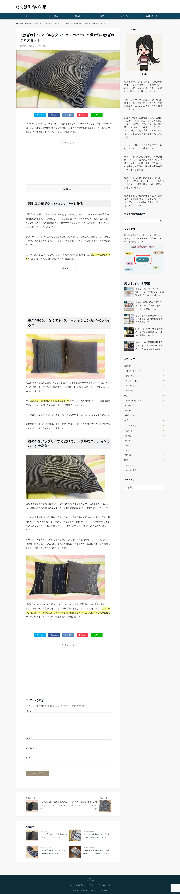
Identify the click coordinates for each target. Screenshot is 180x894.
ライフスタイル (131, 381)
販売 (126, 460)
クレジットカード (132, 371)
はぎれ (128, 440)
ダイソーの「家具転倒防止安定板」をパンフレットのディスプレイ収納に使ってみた (149, 345)
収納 (102, 16)
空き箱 (128, 410)
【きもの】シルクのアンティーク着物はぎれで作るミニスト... (53, 851)
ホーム (28, 16)
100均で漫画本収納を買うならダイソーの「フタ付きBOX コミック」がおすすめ (149, 305)
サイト (29, 758)
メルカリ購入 (130, 385)
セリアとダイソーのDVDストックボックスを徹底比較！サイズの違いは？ (149, 318)
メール (30, 748)
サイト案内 (53, 16)
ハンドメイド (126, 16)
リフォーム (130, 450)
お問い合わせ (151, 16)
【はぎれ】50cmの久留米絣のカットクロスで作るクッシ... (53, 835)
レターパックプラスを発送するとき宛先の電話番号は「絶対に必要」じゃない (149, 332)
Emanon (103, 890)
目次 (91, 885)
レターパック (130, 465)
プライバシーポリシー (105, 885)
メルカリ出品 (130, 470)
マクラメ (129, 445)
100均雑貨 (129, 390)
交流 (126, 420)
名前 (29, 737)
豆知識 (128, 455)
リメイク (129, 431)
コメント (31, 710)
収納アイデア (130, 415)
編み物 (128, 435)
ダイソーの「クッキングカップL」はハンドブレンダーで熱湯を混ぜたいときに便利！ (149, 292)
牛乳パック (130, 405)
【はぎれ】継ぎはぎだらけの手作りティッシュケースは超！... (96, 851)
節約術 (78, 16)
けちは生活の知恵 (31, 7)
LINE (96, 115)
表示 (71, 189)
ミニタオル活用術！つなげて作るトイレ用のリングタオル (96, 835)
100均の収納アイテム (134, 400)
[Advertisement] (68, 162)
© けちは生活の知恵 (81, 890)
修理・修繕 (130, 376)
